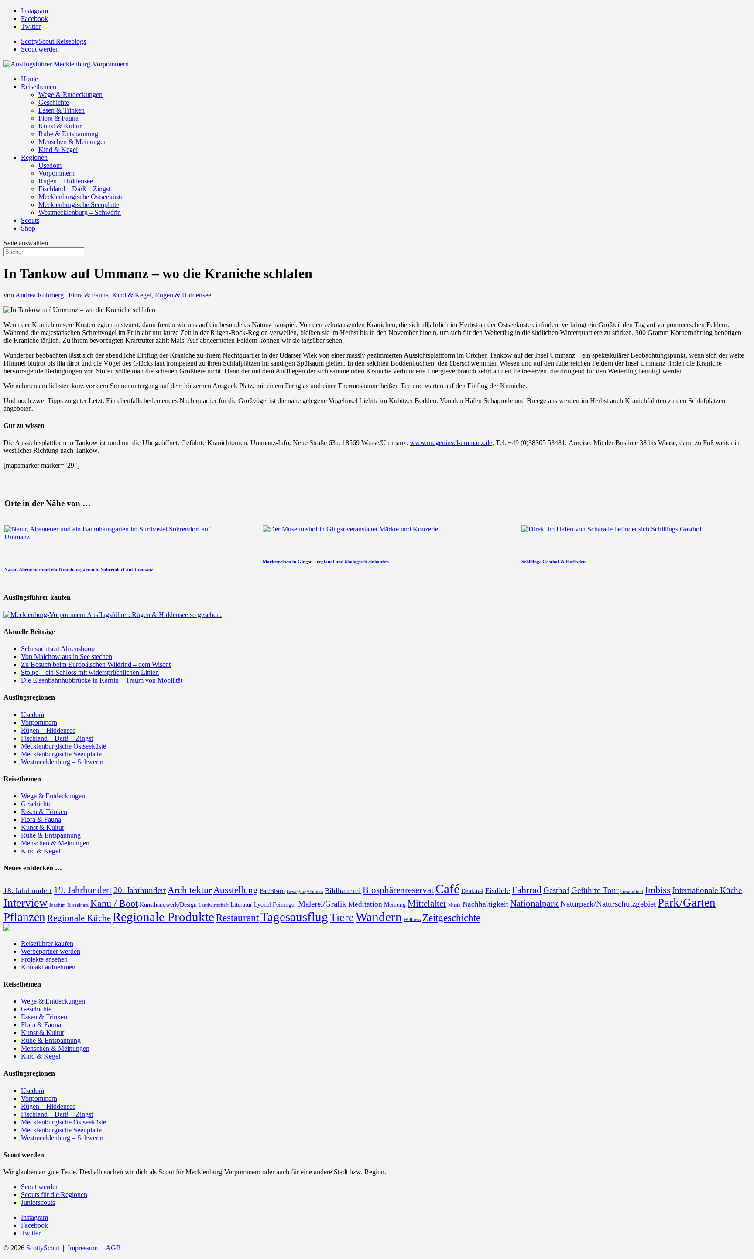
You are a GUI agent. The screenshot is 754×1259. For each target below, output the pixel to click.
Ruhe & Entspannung (68, 134)
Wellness (412, 919)
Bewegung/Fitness (305, 891)
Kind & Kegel (58, 149)
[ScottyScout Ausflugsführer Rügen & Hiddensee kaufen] (112, 614)
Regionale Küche (79, 918)
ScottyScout (42, 1248)
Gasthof (556, 890)
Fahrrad (527, 889)
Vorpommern (56, 173)
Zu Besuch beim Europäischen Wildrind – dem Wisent (96, 664)
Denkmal (472, 890)
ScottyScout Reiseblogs (53, 41)
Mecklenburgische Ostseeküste (80, 196)
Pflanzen (24, 917)
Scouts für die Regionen (54, 1194)
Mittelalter (427, 903)
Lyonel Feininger (275, 904)
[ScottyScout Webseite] (6, 928)
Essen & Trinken (61, 110)
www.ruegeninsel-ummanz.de (451, 442)
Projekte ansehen (44, 959)
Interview (25, 903)
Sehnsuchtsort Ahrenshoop (58, 648)
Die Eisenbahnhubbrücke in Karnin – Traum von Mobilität (101, 680)
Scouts (30, 220)
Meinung (395, 904)
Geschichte (53, 102)
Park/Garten (687, 902)
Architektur (190, 889)
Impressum (83, 1248)
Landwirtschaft (214, 905)
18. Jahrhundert (27, 890)
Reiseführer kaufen (47, 943)
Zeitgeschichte (451, 917)
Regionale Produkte (163, 917)
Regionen (34, 157)
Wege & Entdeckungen (70, 94)
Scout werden (40, 49)
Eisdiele (497, 890)
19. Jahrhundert (83, 890)
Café (447, 889)
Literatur (241, 904)
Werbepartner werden (50, 951)
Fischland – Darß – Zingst (74, 189)
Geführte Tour (595, 890)
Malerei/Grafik (322, 903)
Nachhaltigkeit (485, 904)
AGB (113, 1248)
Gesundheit (631, 891)
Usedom (50, 165)
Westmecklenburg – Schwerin (79, 212)
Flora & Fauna (58, 118)
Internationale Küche (707, 890)
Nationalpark (534, 903)
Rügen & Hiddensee (183, 295)
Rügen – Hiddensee (65, 181)
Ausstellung (235, 890)
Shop (28, 228)
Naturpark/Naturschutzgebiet (608, 903)
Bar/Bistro (272, 890)
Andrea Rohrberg (39, 295)
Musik (454, 905)
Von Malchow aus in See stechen (66, 656)
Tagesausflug (294, 917)
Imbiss (658, 889)
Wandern (379, 917)
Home (29, 79)
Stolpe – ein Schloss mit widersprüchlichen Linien (90, 672)
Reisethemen (38, 86)
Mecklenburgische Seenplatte (78, 204)
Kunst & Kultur (60, 126)
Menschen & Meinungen (72, 141)
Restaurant (237, 917)
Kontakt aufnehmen (48, 967)
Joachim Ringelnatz (69, 905)
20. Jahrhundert (139, 890)
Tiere (342, 917)
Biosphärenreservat (398, 890)
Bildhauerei (343, 890)
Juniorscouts (38, 1202)
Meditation (365, 904)
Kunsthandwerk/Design (168, 904)
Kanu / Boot (114, 903)
